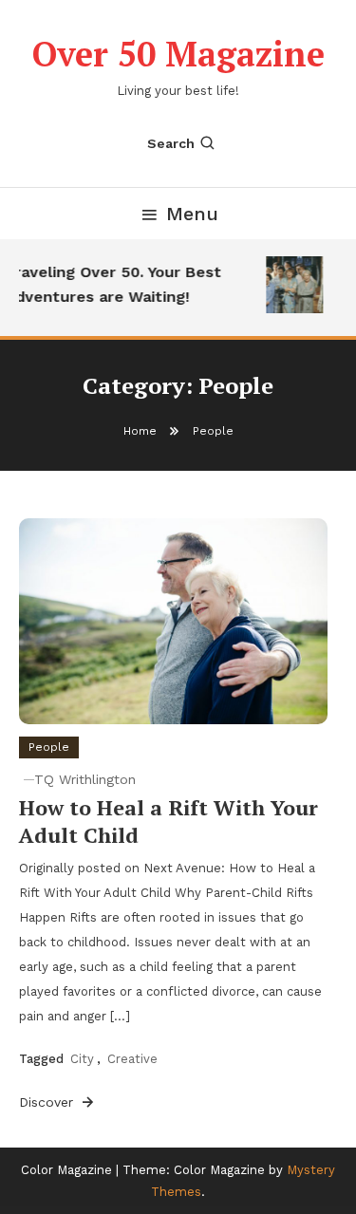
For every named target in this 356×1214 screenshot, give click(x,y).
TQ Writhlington (85, 779)
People (48, 747)
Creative (132, 1059)
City (82, 1059)
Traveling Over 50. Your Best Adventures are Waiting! (111, 284)
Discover (48, 1102)
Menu (192, 213)
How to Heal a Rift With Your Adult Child (168, 821)
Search (171, 143)
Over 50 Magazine (178, 53)
